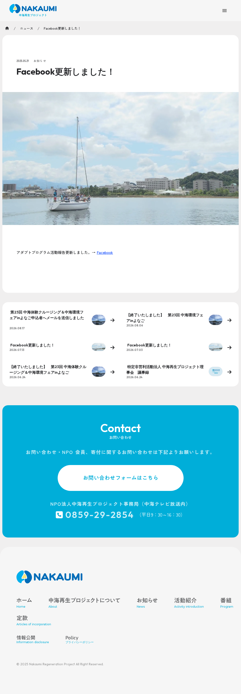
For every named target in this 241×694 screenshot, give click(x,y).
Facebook (105, 252)
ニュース (26, 28)
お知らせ (40, 60)
